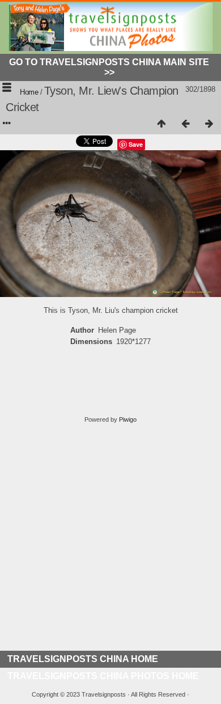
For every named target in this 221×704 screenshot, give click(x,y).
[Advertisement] (110, 540)
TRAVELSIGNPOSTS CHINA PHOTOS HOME (103, 676)
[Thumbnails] (161, 124)
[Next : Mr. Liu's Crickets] (209, 124)
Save (136, 144)
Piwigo (128, 419)
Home (29, 92)
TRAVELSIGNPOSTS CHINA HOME (82, 659)
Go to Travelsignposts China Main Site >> (109, 67)
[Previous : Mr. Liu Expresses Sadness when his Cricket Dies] (185, 124)
